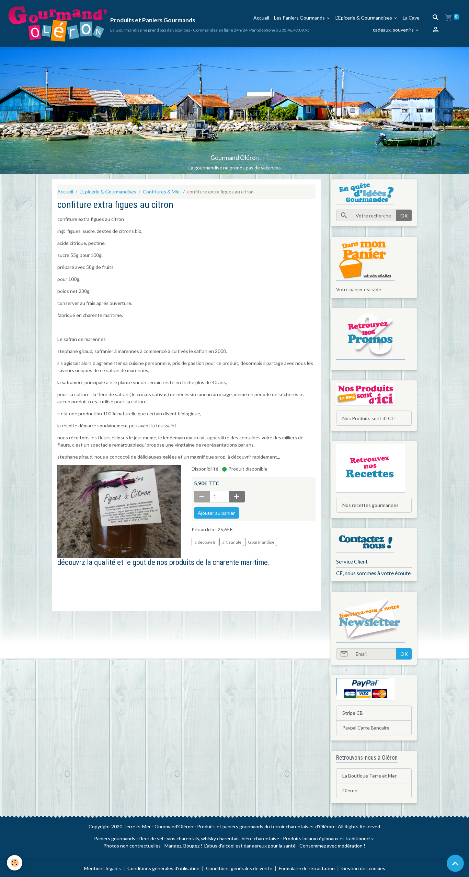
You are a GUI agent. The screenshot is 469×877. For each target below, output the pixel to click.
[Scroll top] (455, 863)
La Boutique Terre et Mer (369, 776)
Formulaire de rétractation (307, 868)
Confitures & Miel (162, 191)
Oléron (349, 790)
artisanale (231, 542)
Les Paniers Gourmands (300, 18)
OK (404, 215)
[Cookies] (14, 862)
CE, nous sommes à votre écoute (373, 573)
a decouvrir (205, 542)
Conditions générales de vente (239, 868)
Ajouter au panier (216, 513)
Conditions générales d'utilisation (163, 868)
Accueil (261, 18)
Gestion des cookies (363, 868)
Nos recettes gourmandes (370, 505)
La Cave (411, 18)
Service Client (352, 561)
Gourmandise (261, 542)
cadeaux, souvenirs (394, 30)
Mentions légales (102, 868)
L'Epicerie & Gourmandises (364, 18)
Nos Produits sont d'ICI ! (369, 418)
